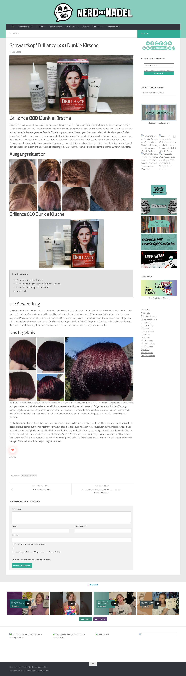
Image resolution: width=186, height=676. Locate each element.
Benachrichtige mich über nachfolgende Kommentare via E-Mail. (36, 552)
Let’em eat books (148, 331)
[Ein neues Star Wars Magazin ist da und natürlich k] (168, 161)
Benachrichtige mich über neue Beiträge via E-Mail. (31, 559)
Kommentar (17, 509)
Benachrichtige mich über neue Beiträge (30, 544)
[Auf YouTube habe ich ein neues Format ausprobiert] (150, 161)
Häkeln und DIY (72, 27)
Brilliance (25, 475)
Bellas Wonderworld (149, 316)
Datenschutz (112, 27)
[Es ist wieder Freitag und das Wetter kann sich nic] (168, 143)
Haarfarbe (33, 475)
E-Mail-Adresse (80, 526)
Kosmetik (14, 34)
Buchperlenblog (147, 325)
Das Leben (97, 27)
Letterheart (145, 334)
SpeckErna (145, 349)
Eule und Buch (146, 328)
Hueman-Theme (43, 671)
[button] (23, 171)
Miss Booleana (147, 340)
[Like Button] (12, 450)
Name (15, 526)
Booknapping (146, 322)
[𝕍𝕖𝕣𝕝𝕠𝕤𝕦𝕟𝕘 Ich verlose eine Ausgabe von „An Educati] (150, 143)
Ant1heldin (145, 313)
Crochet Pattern (55, 27)
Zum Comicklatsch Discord (159, 298)
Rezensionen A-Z (26, 27)
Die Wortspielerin (148, 356)
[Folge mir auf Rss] (176, 34)
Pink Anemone (147, 346)
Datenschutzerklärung (164, 70)
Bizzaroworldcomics (149, 319)
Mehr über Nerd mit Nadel (153, 93)
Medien (40, 27)
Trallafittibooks (147, 353)
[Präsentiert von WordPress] (21, 670)
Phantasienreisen (148, 343)
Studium (85, 27)
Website (15, 535)
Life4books (145, 337)
